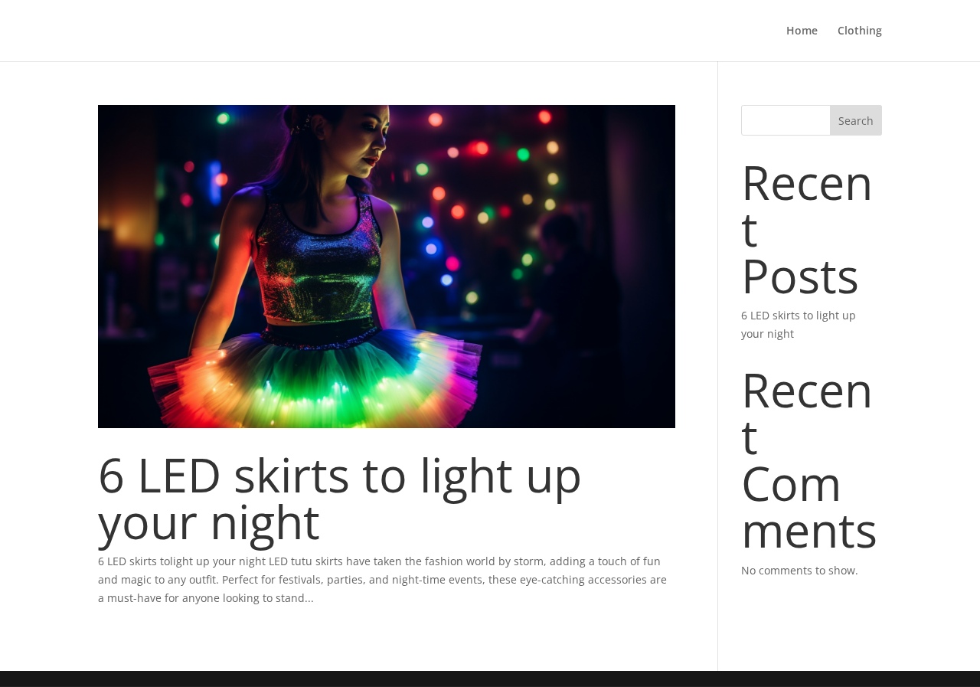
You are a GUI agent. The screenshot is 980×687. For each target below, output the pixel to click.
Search (856, 120)
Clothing (860, 31)
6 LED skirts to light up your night (340, 498)
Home (802, 31)
